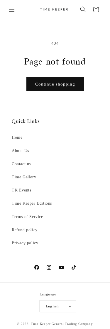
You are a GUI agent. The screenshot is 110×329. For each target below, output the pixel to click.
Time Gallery (24, 177)
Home (17, 137)
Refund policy (25, 230)
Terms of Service (27, 217)
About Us (20, 151)
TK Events (21, 190)
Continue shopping (55, 84)
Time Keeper (41, 323)
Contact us (21, 164)
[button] (11, 9)
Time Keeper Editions (32, 203)
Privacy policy (25, 243)
